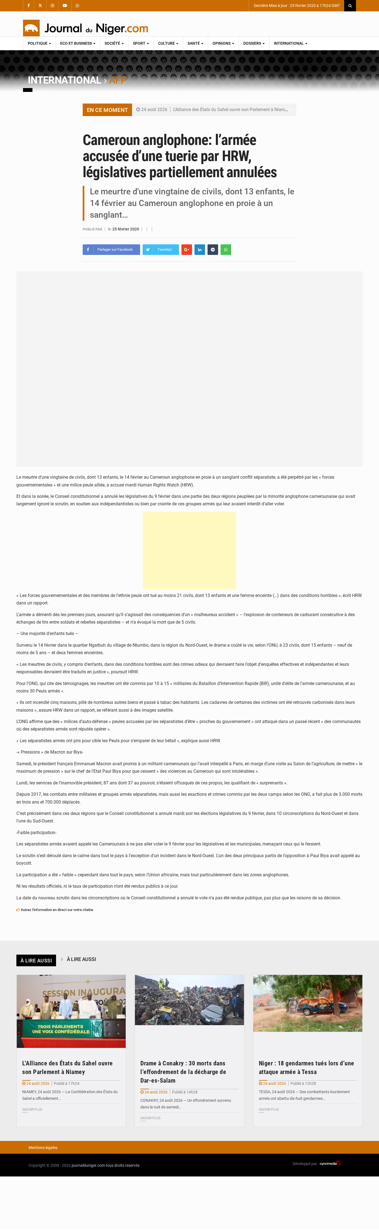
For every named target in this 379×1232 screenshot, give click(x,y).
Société (113, 43)
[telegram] (213, 249)
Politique (38, 43)
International (289, 43)
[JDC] (85, 28)
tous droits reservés (123, 1165)
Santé (194, 43)
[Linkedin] (199, 249)
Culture (167, 43)
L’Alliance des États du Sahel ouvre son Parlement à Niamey (231, 109)
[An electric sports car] (71, 1011)
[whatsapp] (226, 249)
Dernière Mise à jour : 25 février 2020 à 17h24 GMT (296, 5)
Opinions (222, 43)
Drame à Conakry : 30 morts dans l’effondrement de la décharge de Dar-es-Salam (183, 1072)
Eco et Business (76, 43)
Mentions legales (43, 1147)
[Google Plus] (186, 249)
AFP (118, 80)
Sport (139, 43)
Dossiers (252, 43)
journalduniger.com (88, 1165)
